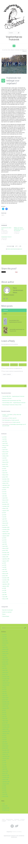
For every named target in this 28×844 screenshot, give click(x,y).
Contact (4, 821)
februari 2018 (5, 598)
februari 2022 (5, 500)
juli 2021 (4, 512)
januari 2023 (5, 476)
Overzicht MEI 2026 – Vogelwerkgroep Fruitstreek (13, 396)
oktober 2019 (5, 556)
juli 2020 (4, 537)
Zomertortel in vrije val (6, 236)
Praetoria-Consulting (16, 831)
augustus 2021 (5, 510)
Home (9, 49)
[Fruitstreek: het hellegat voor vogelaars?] (14, 64)
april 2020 (4, 544)
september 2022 (6, 485)
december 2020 (5, 527)
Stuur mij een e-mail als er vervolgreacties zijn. (12, 368)
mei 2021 (4, 516)
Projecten (23, 819)
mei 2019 (4, 567)
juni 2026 (4, 437)
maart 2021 (4, 521)
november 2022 (5, 481)
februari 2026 (5, 445)
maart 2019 (4, 571)
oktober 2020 (5, 531)
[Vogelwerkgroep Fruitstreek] (14, 17)
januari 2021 (5, 525)
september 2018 (5, 584)
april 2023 (4, 470)
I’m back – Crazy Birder (7, 414)
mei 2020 (4, 542)
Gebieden (4, 820)
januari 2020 (5, 550)
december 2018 (5, 577)
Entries (4, 805)
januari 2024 (5, 464)
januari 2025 (5, 453)
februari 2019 (5, 573)
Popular (5, 310)
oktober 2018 (5, 582)
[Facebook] (12, 826)
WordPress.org (5, 810)
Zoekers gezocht (12, 418)
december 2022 (5, 479)
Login (3, 803)
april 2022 (4, 495)
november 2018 (5, 579)
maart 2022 (4, 497)
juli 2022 (4, 489)
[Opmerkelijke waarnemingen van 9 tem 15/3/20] (5, 330)
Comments (5, 808)
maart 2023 (4, 472)
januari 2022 (5, 502)
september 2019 (5, 558)
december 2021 (5, 504)
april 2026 (4, 441)
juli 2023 (4, 468)
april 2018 (4, 594)
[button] (14, 64)
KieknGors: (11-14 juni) (6, 398)
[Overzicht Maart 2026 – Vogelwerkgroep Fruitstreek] (5, 321)
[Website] (7, 298)
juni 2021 (4, 514)
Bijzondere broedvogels (7, 610)
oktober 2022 (5, 483)
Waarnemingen (5, 616)
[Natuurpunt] (16, 826)
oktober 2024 (5, 455)
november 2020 (5, 529)
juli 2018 (4, 588)
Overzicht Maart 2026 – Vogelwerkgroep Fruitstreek (13, 402)
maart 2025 (5, 449)
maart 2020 (5, 546)
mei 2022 (4, 493)
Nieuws (12, 49)
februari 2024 (5, 462)
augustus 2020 (5, 535)
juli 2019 (4, 563)
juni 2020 (4, 540)
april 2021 (4, 519)
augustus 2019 (5, 561)
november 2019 (5, 554)
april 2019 (4, 569)
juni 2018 (4, 590)
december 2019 (5, 552)
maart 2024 (4, 460)
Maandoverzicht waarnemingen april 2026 (11, 400)
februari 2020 (5, 548)
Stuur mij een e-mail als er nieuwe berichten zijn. (13, 371)
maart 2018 (4, 596)
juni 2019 (4, 565)
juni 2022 (4, 491)
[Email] (4, 298)
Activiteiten (16, 819)
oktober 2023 (5, 466)
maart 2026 (5, 443)
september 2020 (6, 533)
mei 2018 (4, 592)
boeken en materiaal (6, 612)
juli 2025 (4, 447)
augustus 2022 (5, 487)
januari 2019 (5, 575)
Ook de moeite (21, 820)
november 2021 (5, 506)
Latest (5, 313)
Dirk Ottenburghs (6, 420)
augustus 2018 (5, 586)
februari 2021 (5, 523)
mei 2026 (4, 439)
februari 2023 (5, 474)
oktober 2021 (5, 508)
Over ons (14, 820)
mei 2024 (4, 458)
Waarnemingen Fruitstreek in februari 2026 (11, 404)
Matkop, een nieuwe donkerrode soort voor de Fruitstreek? (19, 229)
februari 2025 (5, 451)
